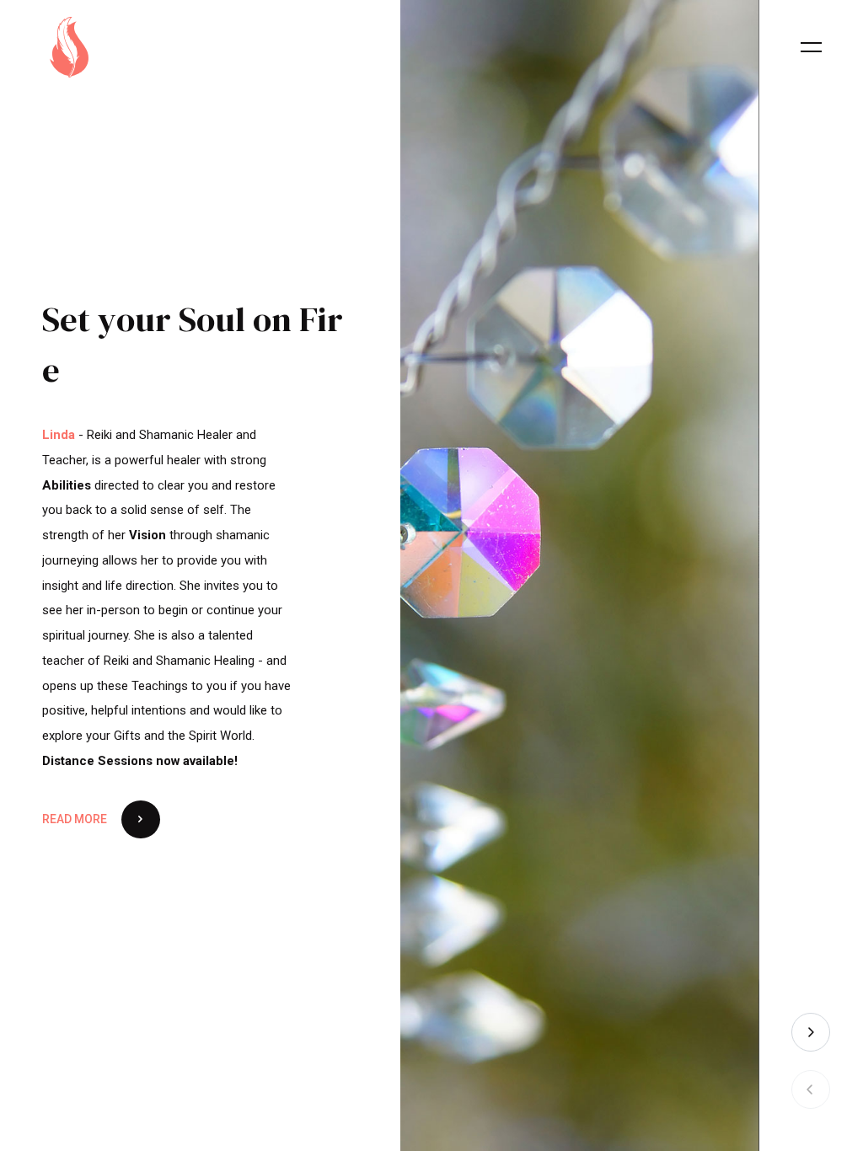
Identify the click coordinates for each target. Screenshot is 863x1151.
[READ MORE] (108, 696)
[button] (810, 1032)
